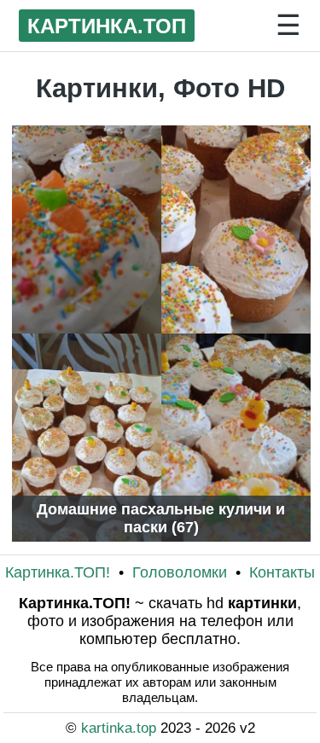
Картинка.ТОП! (59, 572)
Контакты (282, 572)
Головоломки (181, 572)
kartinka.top (120, 727)
